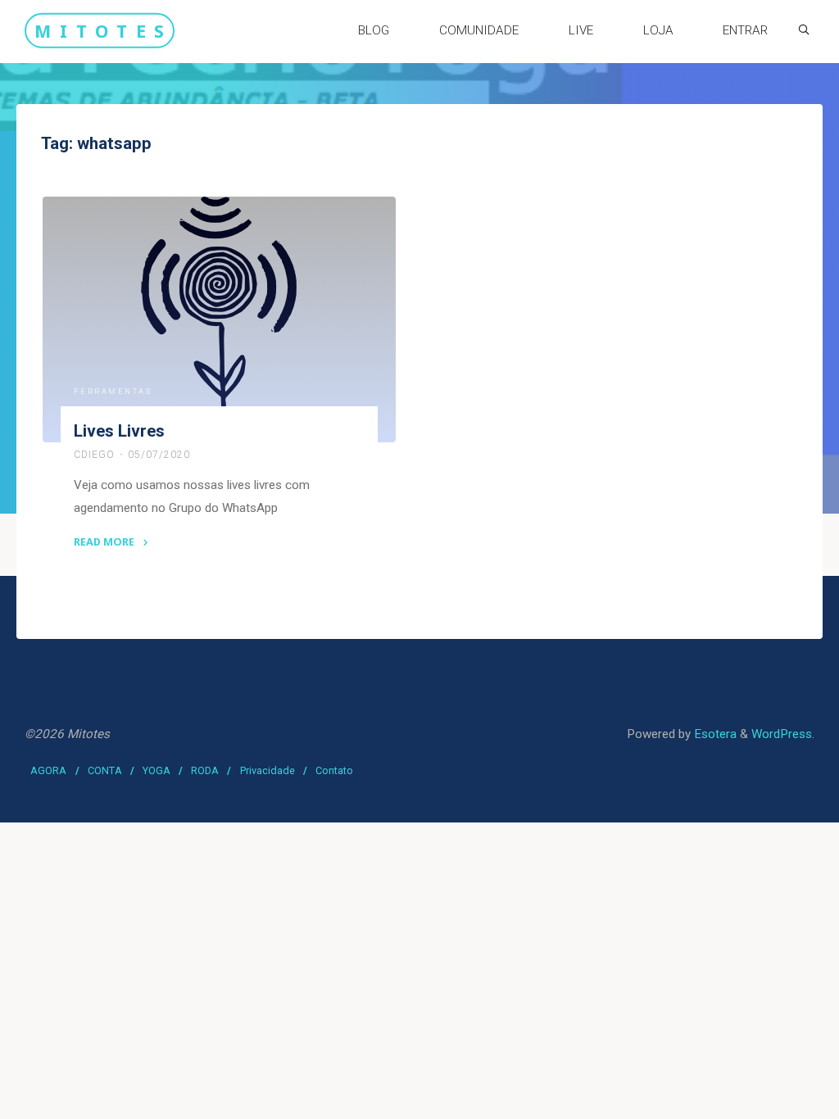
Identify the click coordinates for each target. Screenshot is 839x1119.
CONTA (105, 770)
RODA (205, 770)
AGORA (48, 770)
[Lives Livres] (219, 319)
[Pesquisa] (804, 29)
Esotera (714, 734)
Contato (334, 770)
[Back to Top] (775, 1096)
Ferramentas (113, 391)
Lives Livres (119, 431)
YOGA (156, 770)
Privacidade (267, 770)
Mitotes (103, 30)
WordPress (781, 734)
